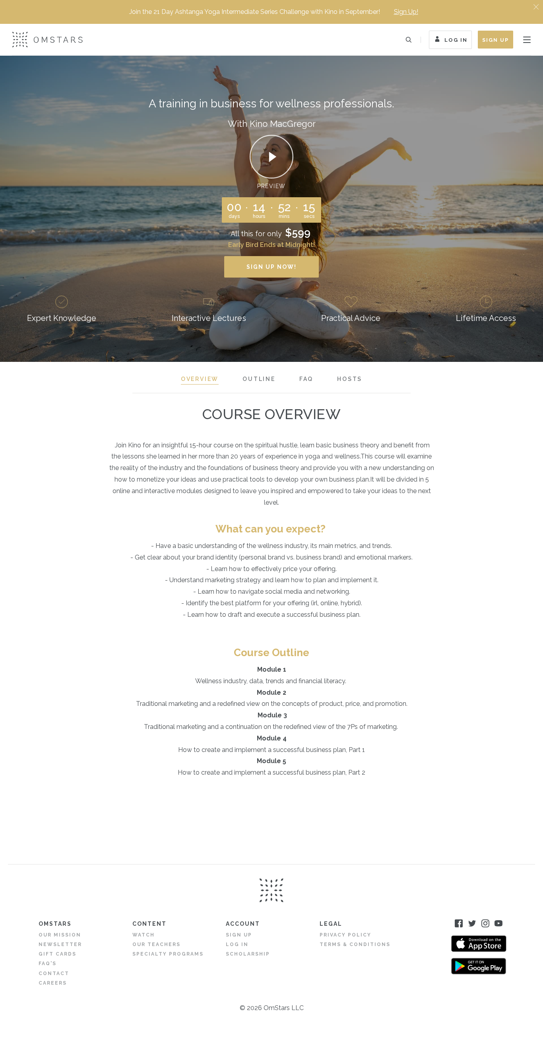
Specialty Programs (168, 954)
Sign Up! (406, 12)
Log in (237, 944)
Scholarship (248, 954)
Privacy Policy (345, 935)
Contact (54, 973)
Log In (455, 40)
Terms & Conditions (355, 944)
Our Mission (60, 935)
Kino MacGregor (283, 124)
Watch (143, 935)
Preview (271, 186)
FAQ (306, 379)
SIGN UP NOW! (271, 267)
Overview (200, 379)
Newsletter (60, 944)
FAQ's (47, 963)
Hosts (349, 379)
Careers (53, 983)
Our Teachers (156, 944)
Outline (258, 379)
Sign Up (495, 40)
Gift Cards (57, 954)
